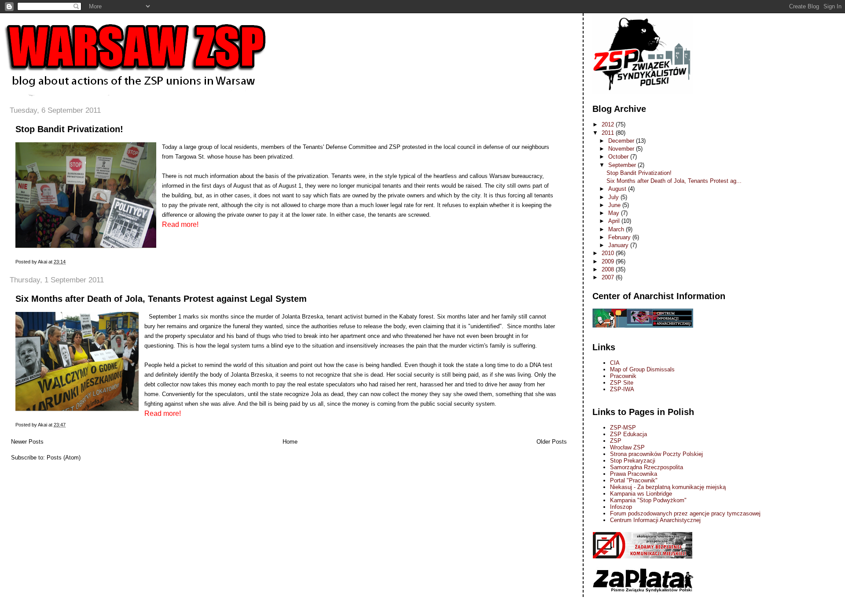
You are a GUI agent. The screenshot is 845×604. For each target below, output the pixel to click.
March (617, 229)
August (618, 188)
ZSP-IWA (622, 389)
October (619, 156)
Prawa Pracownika (633, 474)
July (614, 197)
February (620, 237)
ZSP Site (621, 382)
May (614, 213)
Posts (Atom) (64, 457)
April (614, 221)
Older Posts (551, 441)
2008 (609, 269)
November (622, 148)
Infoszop (621, 507)
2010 (609, 253)
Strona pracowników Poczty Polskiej (656, 454)
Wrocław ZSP (627, 447)
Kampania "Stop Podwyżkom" (648, 500)
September (623, 165)
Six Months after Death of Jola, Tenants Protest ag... (674, 181)
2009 (609, 261)
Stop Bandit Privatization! (69, 129)
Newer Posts (27, 441)
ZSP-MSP (623, 427)
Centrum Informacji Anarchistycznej (655, 520)
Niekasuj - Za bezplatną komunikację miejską (668, 487)
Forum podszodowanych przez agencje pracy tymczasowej (685, 513)
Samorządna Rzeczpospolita (646, 467)
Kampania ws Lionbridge (641, 493)
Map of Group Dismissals (642, 369)
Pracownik (623, 376)
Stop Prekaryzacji (632, 460)
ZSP (615, 440)
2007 (609, 277)
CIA (615, 362)
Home (290, 441)
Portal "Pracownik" (634, 480)
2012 (609, 124)
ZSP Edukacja (628, 434)
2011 (609, 133)
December (622, 140)
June (615, 205)
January (619, 245)
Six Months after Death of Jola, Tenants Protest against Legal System (161, 299)
